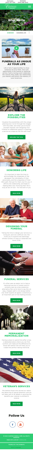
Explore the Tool (16, 137)
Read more (18, 193)
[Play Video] (16, 48)
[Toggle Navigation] (29, 32)
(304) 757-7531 (10, 2)
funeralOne (22, 439)
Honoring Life (21, 33)
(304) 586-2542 (23, 2)
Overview (10, 33)
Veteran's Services (16, 386)
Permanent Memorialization (17, 334)
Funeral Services (16, 279)
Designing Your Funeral (16, 227)
